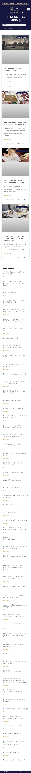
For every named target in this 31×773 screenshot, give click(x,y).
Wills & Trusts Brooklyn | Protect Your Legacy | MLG (14, 577)
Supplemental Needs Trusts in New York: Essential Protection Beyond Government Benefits (15, 742)
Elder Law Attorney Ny (11, 338)
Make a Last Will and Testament (14, 760)
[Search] (27, 25)
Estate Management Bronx (12, 400)
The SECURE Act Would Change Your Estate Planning (14, 382)
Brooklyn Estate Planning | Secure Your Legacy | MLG (14, 392)
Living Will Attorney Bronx (12, 292)
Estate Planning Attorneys (12, 671)
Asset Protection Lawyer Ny (12, 726)
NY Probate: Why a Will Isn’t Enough (15, 709)
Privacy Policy (17, 771)
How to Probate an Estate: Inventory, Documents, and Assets (15, 528)
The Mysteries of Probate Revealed (15, 520)
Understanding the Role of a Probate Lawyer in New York (13, 717)
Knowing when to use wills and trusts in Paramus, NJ (15, 123)
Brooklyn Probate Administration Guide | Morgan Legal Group (14, 691)
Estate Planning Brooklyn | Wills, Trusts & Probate (14, 464)
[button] (28, 9)
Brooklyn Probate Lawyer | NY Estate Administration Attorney (13, 320)
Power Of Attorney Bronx (11, 752)
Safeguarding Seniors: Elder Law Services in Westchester (14, 435)
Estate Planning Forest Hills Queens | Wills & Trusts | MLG (15, 547)
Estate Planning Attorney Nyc (13, 408)
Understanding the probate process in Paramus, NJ (15, 181)
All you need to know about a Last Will (13, 69)
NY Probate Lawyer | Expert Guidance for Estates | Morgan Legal (13, 283)
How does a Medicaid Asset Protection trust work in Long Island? (13, 567)
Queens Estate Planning (11, 505)
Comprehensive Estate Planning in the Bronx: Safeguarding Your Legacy (14, 635)
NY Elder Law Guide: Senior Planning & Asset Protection (12, 426)
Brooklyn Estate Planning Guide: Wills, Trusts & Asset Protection (14, 310)
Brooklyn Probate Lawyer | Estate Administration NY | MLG (14, 557)
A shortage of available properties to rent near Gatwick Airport (14, 596)
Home (5, 28)
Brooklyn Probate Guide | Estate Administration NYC (14, 587)
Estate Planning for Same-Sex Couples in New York (13, 645)
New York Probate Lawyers (12, 733)
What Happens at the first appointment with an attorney (13, 445)
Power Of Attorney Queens (12, 480)
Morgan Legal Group (24, 771)
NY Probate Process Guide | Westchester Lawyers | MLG (12, 346)
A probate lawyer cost (10, 512)
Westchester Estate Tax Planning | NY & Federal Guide (14, 301)
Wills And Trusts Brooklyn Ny (13, 472)
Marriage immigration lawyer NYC (14, 374)
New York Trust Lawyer (11, 488)
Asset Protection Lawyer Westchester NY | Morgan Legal (14, 615)
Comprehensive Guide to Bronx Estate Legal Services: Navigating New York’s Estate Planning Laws (14, 680)
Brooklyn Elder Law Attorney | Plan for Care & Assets (15, 538)
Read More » (7, 81)
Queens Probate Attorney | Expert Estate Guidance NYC (14, 356)
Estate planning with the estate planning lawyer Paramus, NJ (14, 238)
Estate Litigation (8, 654)
